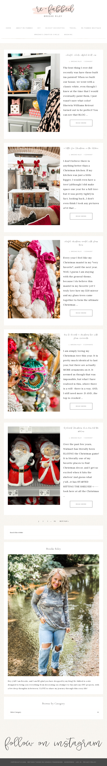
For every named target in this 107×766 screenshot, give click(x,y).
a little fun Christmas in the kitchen (81, 148)
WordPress (69, 762)
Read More (81, 123)
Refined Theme (34, 762)
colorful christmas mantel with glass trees (81, 243)
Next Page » (64, 521)
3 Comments (88, 345)
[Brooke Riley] (53, 615)
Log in (79, 762)
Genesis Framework (54, 762)
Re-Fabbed (53, 11)
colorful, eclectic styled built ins (81, 55)
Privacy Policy (89, 762)
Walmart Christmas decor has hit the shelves (81, 429)
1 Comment (88, 61)
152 (55, 521)
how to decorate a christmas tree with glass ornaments (81, 336)
